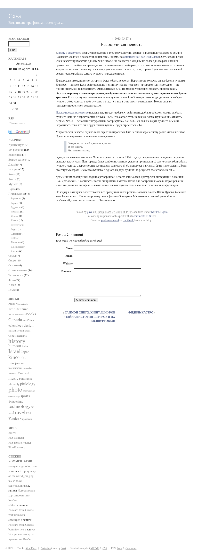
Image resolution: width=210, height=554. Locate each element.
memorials (27, 368)
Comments (131, 548)
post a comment (110, 220)
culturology (15, 325)
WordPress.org (16, 447)
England (26, 330)
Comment (67, 271)
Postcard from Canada (21, 510)
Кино (11, 174)
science (11, 396)
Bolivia (22, 314)
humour (14, 345)
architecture (18, 309)
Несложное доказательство (72, 112)
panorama (25, 378)
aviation (13, 314)
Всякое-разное (17, 159)
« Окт (14, 109)
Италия (14, 216)
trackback (128, 220)
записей (16, 437)
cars (24, 320)
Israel (14, 350)
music (13, 378)
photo (15, 389)
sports (25, 395)
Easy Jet (19, 330)
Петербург (16, 224)
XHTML (94, 548)
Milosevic (12, 373)
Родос (14, 229)
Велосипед (15, 155)
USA (28, 413)
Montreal (23, 373)
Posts (119, 548)
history (16, 341)
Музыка (13, 184)
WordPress (31, 548)
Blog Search (18, 39)
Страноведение (17, 270)
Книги (155, 212)
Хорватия (16, 242)
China (30, 320)
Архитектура (16, 145)
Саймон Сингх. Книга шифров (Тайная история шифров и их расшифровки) (89, 316)
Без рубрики (16, 150)
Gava (14, 15)
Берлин (14, 202)
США (14, 238)
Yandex (13, 418)
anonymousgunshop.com (22, 466)
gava (89, 212)
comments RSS (142, 216)
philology (27, 383)
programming (29, 390)
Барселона (16, 198)
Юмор (12, 285)
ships (18, 396)
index (25, 346)
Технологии (15, 275)
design (28, 325)
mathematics (15, 368)
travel (19, 412)
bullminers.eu (16, 529)
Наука (164, 212)
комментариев (20, 442)
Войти (12, 433)
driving (11, 330)
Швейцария (17, 246)
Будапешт (16, 207)
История (13, 169)
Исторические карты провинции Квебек (21, 495)
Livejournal (16, 362)
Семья (12, 256)
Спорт (12, 260)
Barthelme (46, 548)
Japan (25, 351)
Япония (15, 251)
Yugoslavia (26, 419)
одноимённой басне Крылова (141, 57)
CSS (105, 548)
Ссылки (13, 265)
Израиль (15, 211)
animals (24, 303)
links (22, 357)
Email (69, 256)
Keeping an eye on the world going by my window (22, 476)
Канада (14, 220)
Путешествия (16, 193)
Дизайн (13, 164)
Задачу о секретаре (68, 52)
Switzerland (15, 401)
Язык (11, 290)
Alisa (18, 303)
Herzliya (22, 335)
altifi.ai (12, 505)
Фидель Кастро (140, 312)
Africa (11, 303)
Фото (11, 280)
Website (68, 263)
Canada (15, 319)
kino (13, 357)
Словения (16, 233)
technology (19, 406)
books (31, 314)
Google (12, 335)
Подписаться (17, 123)
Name (69, 248)
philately (13, 384)
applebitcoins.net (18, 485)
